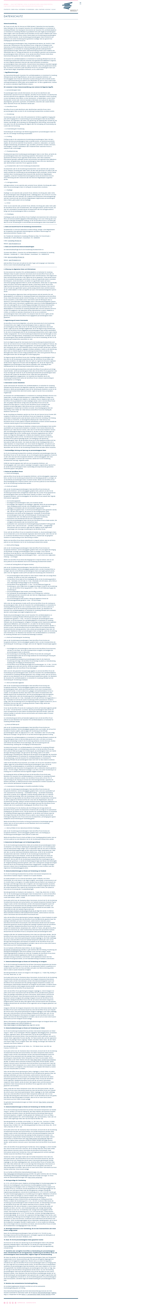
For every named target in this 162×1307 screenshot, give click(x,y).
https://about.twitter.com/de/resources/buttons (43, 1060)
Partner (41, 9)
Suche (54, 9)
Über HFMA (14, 9)
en (80, 4)
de (80, 2)
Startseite (7, 9)
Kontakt (48, 9)
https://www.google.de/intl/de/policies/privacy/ (16, 1174)
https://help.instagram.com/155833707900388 (16, 1023)
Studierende (30, 9)
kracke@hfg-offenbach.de (14, 241)
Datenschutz (31, 1303)
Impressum (21, 1303)
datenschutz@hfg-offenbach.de (16, 257)
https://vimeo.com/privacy (35, 1177)
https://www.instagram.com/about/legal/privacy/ (17, 1025)
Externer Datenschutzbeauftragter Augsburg (44, 1292)
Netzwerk (22, 9)
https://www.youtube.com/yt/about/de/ (36, 1138)
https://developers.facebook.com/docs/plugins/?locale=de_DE (20, 911)
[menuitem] (7, 9)
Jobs (36, 9)
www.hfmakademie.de (15, 243)
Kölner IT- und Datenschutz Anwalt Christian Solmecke (36, 1294)
